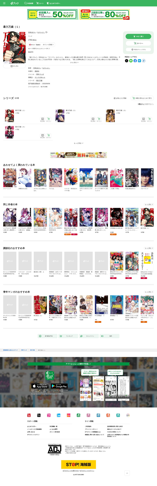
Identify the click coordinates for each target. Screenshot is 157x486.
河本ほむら (32, 32)
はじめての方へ (31, 426)
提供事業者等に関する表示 (115, 426)
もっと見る (148, 204)
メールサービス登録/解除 (34, 429)
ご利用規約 (88, 426)
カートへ (140, 43)
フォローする (46, 32)
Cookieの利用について (114, 432)
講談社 (37, 71)
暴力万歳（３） (121, 110)
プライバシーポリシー (91, 429)
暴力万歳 (39, 80)
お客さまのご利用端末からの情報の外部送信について (118, 435)
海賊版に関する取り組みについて (94, 434)
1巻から (141, 104)
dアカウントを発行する (71, 471)
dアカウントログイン (33, 434)
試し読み (15, 66)
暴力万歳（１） (20, 110)
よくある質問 (53, 429)
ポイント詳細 (47, 44)
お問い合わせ (31, 432)
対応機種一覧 (53, 426)
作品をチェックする (140, 49)
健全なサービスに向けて (114, 429)
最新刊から (149, 104)
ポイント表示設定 (55, 432)
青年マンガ (40, 74)
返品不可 (30, 52)
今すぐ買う (140, 36)
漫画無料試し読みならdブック (10, 350)
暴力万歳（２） (71, 110)
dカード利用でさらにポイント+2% (38, 48)
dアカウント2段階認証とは (93, 432)
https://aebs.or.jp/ (71, 453)
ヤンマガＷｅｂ (40, 77)
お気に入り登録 (121, 98)
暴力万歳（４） (20, 127)
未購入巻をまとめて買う (144, 98)
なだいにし (41, 32)
